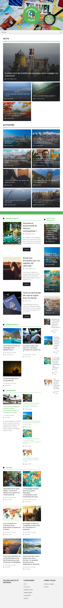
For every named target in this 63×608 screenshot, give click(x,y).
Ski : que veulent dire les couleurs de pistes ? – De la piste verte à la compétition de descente (45, 141)
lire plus (26, 249)
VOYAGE (26, 598)
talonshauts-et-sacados (10, 352)
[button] (61, 32)
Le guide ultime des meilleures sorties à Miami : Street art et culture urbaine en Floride (44, 160)
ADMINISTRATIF (28, 590)
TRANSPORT (27, 595)
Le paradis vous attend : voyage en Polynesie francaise (45, 181)
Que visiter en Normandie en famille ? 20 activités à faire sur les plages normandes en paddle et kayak (17, 159)
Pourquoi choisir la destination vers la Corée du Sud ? (16, 115)
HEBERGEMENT (28, 592)
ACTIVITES (27, 587)
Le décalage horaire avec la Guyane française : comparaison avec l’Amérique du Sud (32, 441)
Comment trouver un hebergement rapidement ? (11, 348)
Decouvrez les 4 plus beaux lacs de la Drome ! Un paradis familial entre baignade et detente (31, 560)
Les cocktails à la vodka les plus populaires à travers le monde (31, 459)
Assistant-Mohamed (9, 415)
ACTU (25, 584)
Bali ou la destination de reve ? (44, 96)
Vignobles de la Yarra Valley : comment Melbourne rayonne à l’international (31, 405)
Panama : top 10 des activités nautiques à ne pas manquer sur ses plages (16, 141)
